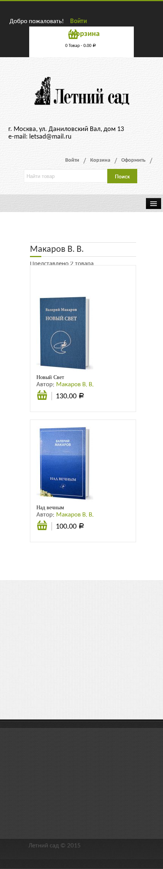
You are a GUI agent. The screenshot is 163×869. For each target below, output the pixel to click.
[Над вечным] (64, 463)
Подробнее (42, 526)
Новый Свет (50, 377)
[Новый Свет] (64, 333)
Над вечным (50, 507)
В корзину (42, 399)
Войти (78, 21)
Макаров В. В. (75, 384)
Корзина (100, 160)
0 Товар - (80, 46)
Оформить (133, 160)
